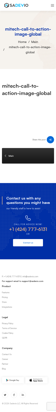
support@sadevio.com (32, 281)
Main (34, 42)
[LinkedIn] (23, 395)
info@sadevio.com (30, 276)
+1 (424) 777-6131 (28, 229)
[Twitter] (5, 395)
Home (22, 42)
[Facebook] (14, 395)
